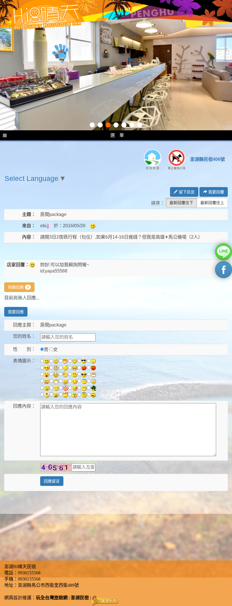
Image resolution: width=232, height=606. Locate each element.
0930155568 (29, 572)
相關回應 (18, 287)
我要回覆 (215, 192)
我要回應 (16, 312)
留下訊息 (186, 192)
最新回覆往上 (212, 202)
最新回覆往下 (181, 202)
